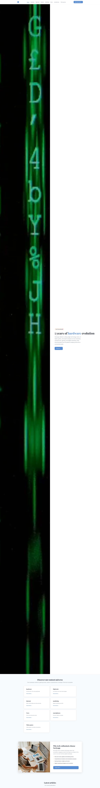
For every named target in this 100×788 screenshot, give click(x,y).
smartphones (56, 2)
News (51, 2)
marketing (47, 2)
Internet (42, 2)
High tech (37, 2)
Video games (63, 2)
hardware (32, 2)
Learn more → (58, 767)
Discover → (58, 348)
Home (28, 2)
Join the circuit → (78, 2)
